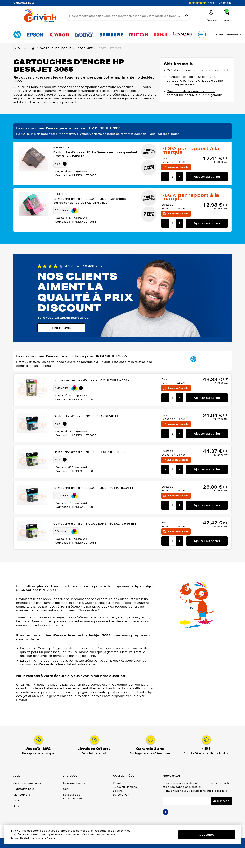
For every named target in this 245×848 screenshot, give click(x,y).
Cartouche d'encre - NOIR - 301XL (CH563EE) (89, 452)
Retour (21, 48)
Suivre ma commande (27, 783)
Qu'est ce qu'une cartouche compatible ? (198, 70)
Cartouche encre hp (55, 48)
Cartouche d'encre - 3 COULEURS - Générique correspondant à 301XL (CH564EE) (89, 200)
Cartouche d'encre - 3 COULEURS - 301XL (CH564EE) (95, 523)
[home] (33, 48)
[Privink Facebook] (165, 813)
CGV (66, 789)
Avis (16, 806)
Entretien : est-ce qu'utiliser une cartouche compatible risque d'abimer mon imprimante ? (195, 80)
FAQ (16, 800)
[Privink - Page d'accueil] (40, 16)
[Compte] (211, 13)
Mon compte (21, 794)
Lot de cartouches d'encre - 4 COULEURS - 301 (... (92, 380)
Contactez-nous (24, 2)
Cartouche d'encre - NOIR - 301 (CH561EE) (86, 416)
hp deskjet (84, 48)
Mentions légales (74, 783)
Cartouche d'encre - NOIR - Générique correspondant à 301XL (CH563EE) (95, 154)
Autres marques (227, 34)
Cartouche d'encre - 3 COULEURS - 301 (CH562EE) (93, 488)
